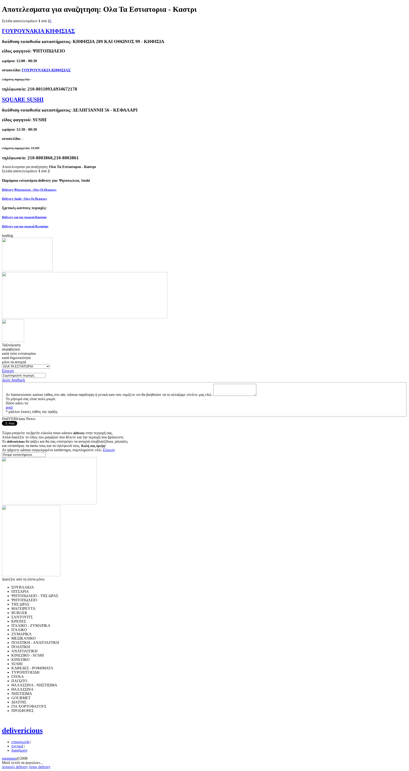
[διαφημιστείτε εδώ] (27, 270)
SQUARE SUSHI (23, 99)
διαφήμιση (19, 750)
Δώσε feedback (13, 380)
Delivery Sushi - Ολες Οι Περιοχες (24, 198)
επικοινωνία (20, 742)
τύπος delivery (39, 767)
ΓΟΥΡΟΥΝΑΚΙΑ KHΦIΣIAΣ (38, 31)
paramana (9, 758)
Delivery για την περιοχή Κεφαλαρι (25, 226)
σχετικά (17, 746)
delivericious (22, 730)
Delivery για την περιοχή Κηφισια (24, 217)
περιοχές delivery (15, 767)
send (9, 407)
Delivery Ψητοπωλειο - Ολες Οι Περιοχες (29, 189)
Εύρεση (8, 371)
